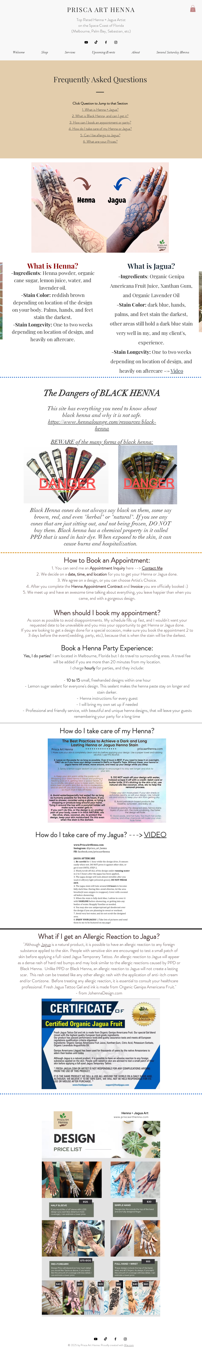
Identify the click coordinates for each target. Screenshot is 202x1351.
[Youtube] (86, 42)
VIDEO (155, 834)
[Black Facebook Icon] (106, 42)
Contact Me (152, 568)
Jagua (46, 944)
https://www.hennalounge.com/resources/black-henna (102, 425)
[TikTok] (96, 42)
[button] (193, 8)
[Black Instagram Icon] (116, 42)
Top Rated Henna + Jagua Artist (101, 20)
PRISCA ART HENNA (101, 9)
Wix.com (129, 1345)
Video (177, 370)
